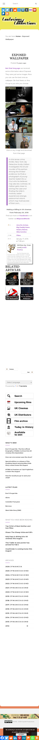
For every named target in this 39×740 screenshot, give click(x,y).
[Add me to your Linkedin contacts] (23, 10)
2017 (7, 605)
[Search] (35, 3)
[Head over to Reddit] (15, 10)
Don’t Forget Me (11, 493)
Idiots (7, 497)
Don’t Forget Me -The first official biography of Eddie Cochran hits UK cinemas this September (18, 451)
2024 (7, 575)
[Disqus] (19, 331)
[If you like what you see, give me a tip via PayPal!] (4, 14)
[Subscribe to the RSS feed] (7, 14)
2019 (7, 596)
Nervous (8, 506)
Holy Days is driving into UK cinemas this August (16, 538)
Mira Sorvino (21, 232)
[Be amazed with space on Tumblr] (27, 10)
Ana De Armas (22, 225)
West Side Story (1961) (13, 510)
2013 (7, 622)
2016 (7, 609)
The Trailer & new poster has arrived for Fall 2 (17, 544)
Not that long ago (12, 68)
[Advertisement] (14, 667)
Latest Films (11, 487)
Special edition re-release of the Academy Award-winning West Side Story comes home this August (18, 463)
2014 (7, 617)
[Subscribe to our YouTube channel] (34, 10)
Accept (21, 735)
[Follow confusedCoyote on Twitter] (7, 10)
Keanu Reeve (21, 230)
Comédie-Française (12, 502)
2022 (7, 584)
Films (18, 235)
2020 (7, 592)
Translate (23, 386)
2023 (7, 579)
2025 (7, 571)
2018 (7, 600)
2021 (7, 588)
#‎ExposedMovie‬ (23, 219)
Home (18, 36)
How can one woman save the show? (18, 457)
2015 (7, 613)
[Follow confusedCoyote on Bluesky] (4, 10)
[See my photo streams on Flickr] (31, 10)
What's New (11, 443)
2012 (7, 626)
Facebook (24, 216)
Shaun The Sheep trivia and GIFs (18, 532)
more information (23, 732)
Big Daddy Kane (23, 227)
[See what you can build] (19, 10)
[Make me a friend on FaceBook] (11, 10)
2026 (7, 567)
